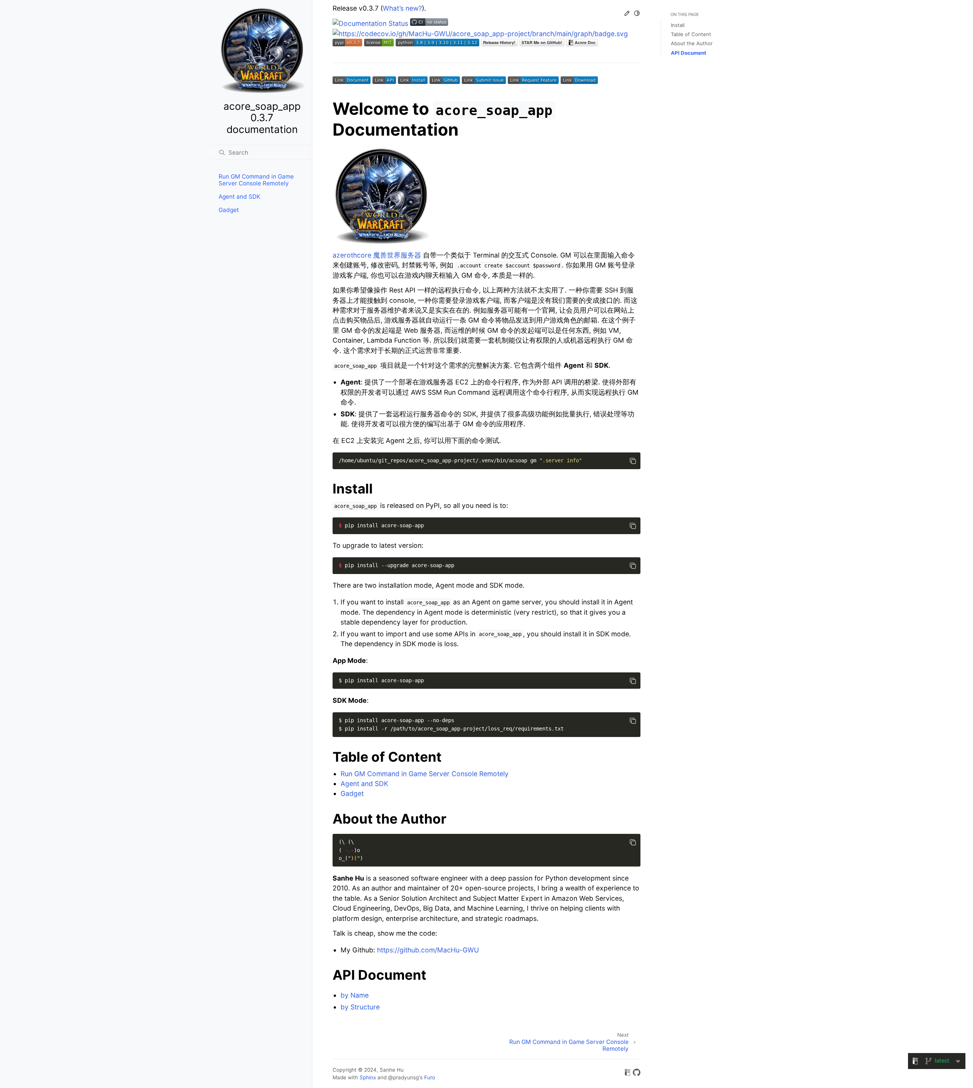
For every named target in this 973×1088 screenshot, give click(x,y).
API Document (688, 53)
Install (678, 25)
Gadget (229, 209)
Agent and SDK (239, 196)
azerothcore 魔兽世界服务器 (377, 255)
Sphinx (368, 1077)
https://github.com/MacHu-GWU (428, 950)
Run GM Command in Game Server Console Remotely (256, 180)
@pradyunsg (403, 1077)
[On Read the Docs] (627, 1074)
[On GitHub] (636, 1074)
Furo (429, 1077)
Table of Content (691, 34)
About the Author (692, 43)
